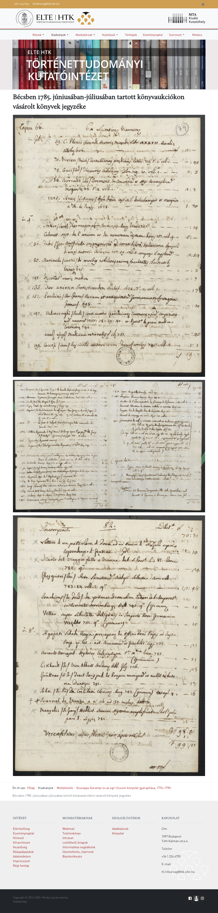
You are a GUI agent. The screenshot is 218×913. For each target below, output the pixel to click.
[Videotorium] (177, 3)
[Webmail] (198, 3)
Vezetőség (20, 847)
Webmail (68, 828)
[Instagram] (188, 3)
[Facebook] (172, 3)
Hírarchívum (21, 842)
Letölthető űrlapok (75, 842)
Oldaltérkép (20, 901)
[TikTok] (193, 3)
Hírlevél (18, 838)
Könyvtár (118, 833)
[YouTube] (182, 3)
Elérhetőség (21, 828)
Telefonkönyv (72, 833)
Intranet (68, 838)
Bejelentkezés (72, 856)
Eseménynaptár (23, 833)
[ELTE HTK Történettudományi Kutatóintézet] (55, 18)
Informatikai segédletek (79, 847)
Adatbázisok (120, 828)
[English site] (203, 4)
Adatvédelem (22, 856)
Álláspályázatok (23, 852)
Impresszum (21, 861)
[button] (38, 35)
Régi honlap (21, 865)
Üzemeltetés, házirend (78, 852)
